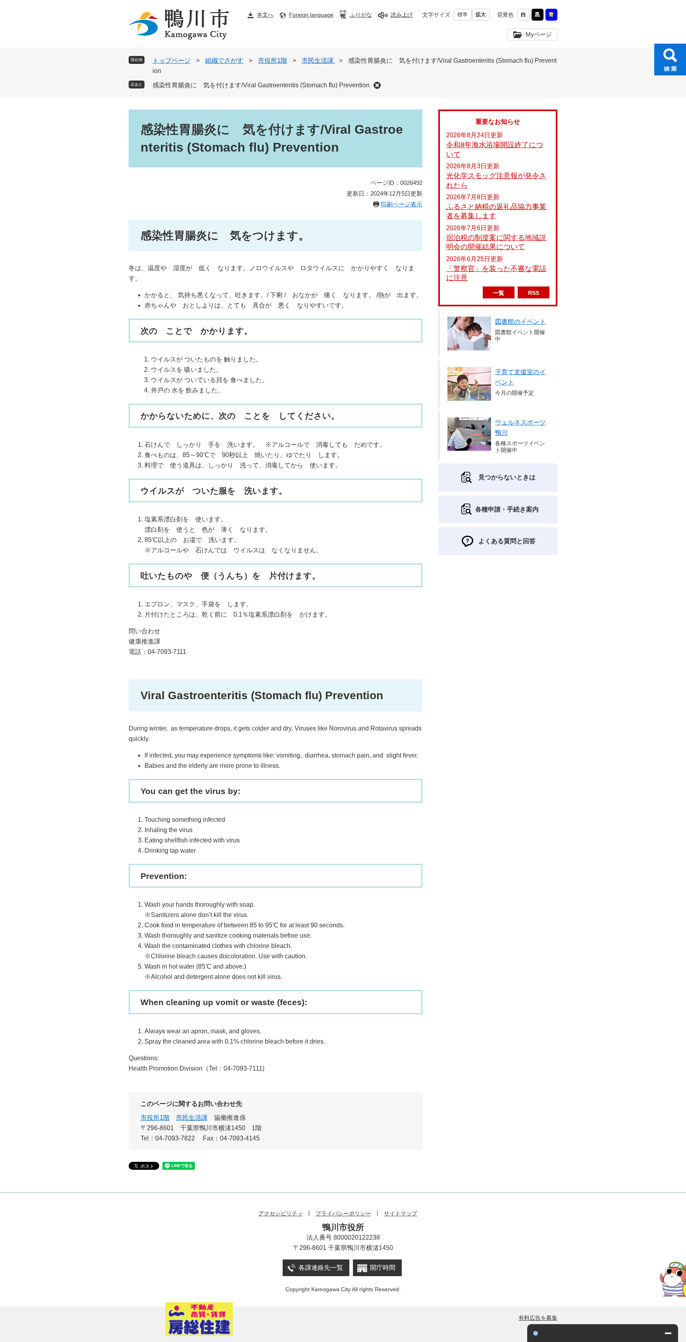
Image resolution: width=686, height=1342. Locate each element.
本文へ (265, 15)
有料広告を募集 (537, 1318)
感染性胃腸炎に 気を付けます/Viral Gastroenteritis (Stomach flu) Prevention (261, 85)
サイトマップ (400, 1213)
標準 (462, 14)
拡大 (481, 14)
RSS (533, 293)
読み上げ (402, 15)
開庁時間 (382, 1267)
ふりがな (361, 15)
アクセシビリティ (280, 1213)
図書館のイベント (520, 321)
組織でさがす (224, 60)
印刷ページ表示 (401, 204)
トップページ (171, 60)
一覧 (498, 293)
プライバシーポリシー (343, 1213)
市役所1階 (272, 60)
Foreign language (311, 15)
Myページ (539, 34)
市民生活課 (318, 60)
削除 (377, 85)
